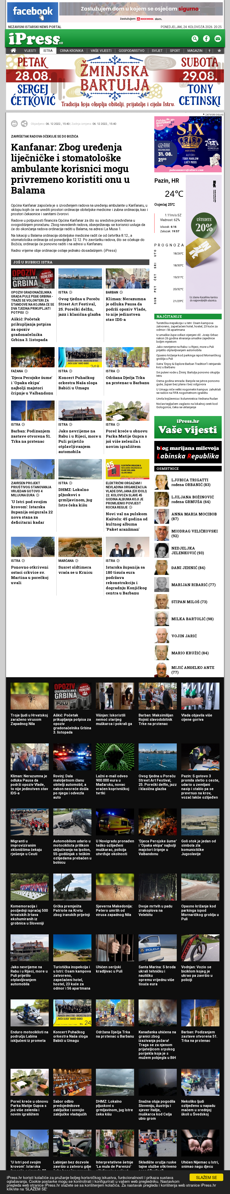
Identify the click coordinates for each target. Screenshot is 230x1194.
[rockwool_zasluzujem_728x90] (141, 12)
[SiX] (188, 144)
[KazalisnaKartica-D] (202, 242)
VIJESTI (30, 51)
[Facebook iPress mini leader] (32, 12)
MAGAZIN (195, 51)
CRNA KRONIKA (71, 51)
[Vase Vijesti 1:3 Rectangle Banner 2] (188, 427)
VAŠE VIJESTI (101, 51)
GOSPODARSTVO (131, 51)
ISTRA (48, 51)
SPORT (175, 51)
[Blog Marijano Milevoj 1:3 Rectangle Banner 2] (188, 452)
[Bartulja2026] (115, 82)
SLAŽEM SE (206, 1177)
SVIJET (157, 51)
